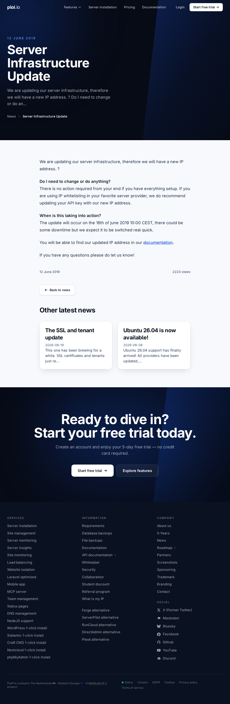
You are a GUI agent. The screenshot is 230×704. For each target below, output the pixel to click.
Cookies (169, 682)
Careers (142, 682)
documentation (158, 242)
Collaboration (93, 577)
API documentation (97, 555)
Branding (164, 584)
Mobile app (16, 584)
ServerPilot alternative (100, 617)
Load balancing (19, 562)
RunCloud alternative (99, 625)
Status (129, 682)
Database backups (97, 533)
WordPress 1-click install (27, 628)
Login (180, 7)
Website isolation (21, 569)
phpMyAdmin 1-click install (28, 657)
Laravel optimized (21, 577)
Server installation (102, 7)
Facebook (171, 634)
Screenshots (167, 562)
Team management (22, 599)
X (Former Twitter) (177, 610)
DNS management (21, 613)
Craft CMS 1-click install (26, 642)
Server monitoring (21, 540)
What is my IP (93, 599)
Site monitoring (19, 555)
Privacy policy (188, 682)
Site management (21, 533)
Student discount (95, 584)
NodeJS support (20, 621)
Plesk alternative (95, 639)
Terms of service (132, 687)
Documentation (154, 7)
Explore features (137, 470)
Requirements (93, 526)
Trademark (166, 577)
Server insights (19, 548)
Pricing (129, 7)
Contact (163, 591)
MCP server (17, 591)
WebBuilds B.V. (97, 683)
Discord (169, 658)
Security (89, 569)
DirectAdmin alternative (101, 632)
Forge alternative (96, 610)
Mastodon (171, 618)
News (161, 540)
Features (70, 7)
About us (164, 526)
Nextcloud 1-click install (26, 650)
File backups (92, 540)
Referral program (96, 591)
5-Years (163, 533)
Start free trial (204, 7)
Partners (164, 555)
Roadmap (164, 548)
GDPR (156, 682)
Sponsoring (166, 569)
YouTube (170, 650)
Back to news (60, 290)
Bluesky (169, 626)
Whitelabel (90, 562)
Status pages (17, 606)
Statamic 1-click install (25, 635)
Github (168, 642)
